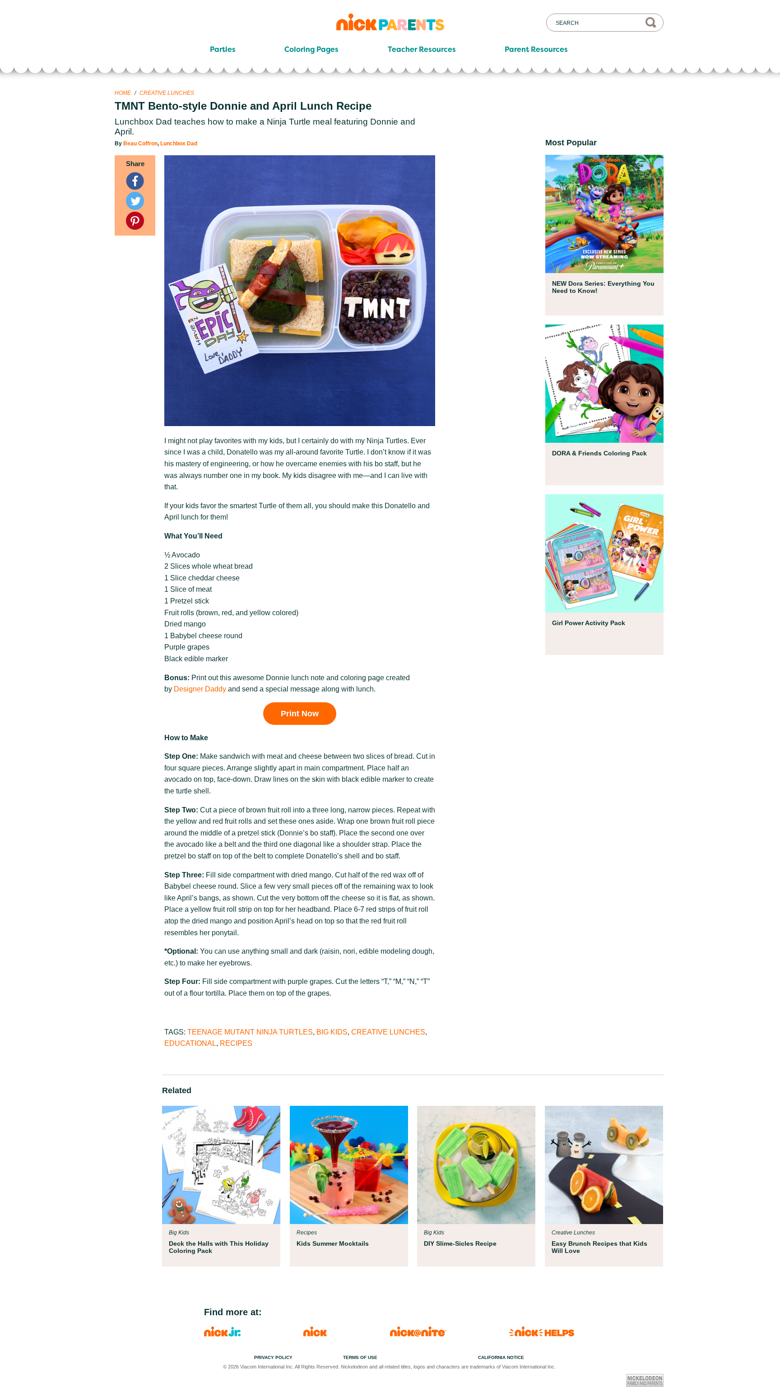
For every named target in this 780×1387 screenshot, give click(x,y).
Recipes (236, 1043)
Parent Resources (536, 50)
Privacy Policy (273, 1357)
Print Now (300, 713)
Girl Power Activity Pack (588, 622)
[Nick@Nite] (418, 1334)
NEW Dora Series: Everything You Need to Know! (603, 287)
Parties (223, 50)
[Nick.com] (315, 1334)
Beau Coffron (140, 143)
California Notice (501, 1357)
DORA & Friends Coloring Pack (599, 453)
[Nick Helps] (541, 1334)
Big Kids (332, 1032)
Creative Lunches (166, 93)
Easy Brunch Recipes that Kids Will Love (599, 1247)
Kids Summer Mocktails (333, 1243)
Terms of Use (360, 1357)
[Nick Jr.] (222, 1334)
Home (123, 93)
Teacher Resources (422, 50)
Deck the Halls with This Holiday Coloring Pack (219, 1247)
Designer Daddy (200, 689)
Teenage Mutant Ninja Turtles (250, 1032)
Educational (190, 1043)
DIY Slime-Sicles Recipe (460, 1243)
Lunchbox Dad (178, 143)
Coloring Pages (311, 50)
